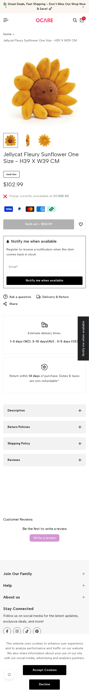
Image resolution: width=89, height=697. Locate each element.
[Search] (75, 20)
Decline (44, 684)
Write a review (44, 538)
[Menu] (7, 20)
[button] (81, 224)
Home (7, 34)
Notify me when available (44, 280)
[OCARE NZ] (44, 20)
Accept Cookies (45, 670)
